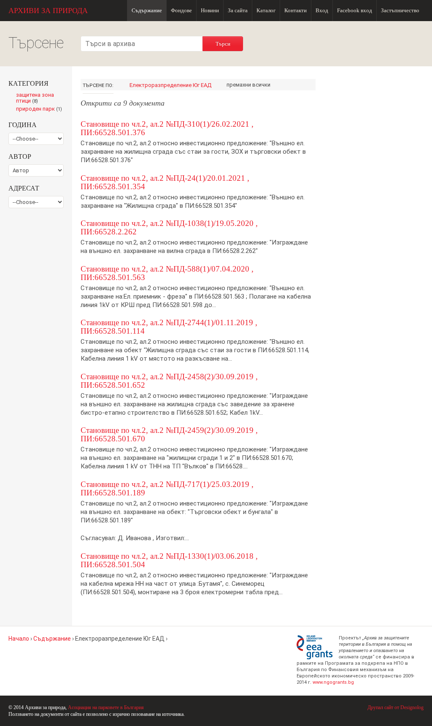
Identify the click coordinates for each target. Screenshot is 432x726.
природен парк (40, 109)
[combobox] (141, 43)
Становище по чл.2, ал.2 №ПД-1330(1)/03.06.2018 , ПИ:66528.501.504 (169, 560)
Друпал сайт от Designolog (395, 707)
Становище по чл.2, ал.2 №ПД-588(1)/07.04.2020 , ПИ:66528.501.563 (167, 273)
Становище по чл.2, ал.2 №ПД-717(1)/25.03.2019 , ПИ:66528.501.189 (167, 488)
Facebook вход (354, 10)
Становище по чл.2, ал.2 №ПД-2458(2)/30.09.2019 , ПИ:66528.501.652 (169, 380)
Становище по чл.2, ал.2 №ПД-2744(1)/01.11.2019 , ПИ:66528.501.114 (169, 326)
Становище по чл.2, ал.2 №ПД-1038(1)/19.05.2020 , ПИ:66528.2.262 (169, 227)
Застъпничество (400, 10)
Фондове (181, 10)
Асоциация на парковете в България (106, 707)
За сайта (238, 10)
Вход (322, 10)
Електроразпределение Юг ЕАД (170, 85)
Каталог (265, 10)
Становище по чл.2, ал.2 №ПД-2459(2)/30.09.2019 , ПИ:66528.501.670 (169, 434)
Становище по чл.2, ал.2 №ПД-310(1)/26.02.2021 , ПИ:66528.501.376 (167, 128)
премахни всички (248, 85)
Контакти (295, 10)
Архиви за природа (48, 10)
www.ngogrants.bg (333, 682)
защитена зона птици (35, 98)
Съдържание (147, 10)
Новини (210, 10)
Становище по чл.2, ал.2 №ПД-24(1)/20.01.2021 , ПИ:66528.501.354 (165, 182)
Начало (18, 638)
